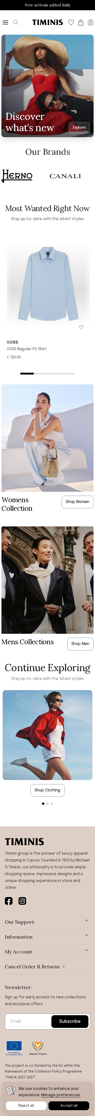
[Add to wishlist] (81, 327)
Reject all (26, 1105)
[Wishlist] (71, 22)
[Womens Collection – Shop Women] (47, 438)
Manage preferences (60, 1095)
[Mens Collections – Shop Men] (47, 580)
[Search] (16, 22)
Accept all (68, 1105)
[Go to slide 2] (47, 803)
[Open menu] (5, 22)
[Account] (91, 22)
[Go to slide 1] (43, 803)
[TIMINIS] (47, 22)
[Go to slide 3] (52, 803)
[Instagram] (22, 901)
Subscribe (70, 1021)
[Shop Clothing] (47, 735)
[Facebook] (9, 901)
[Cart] (81, 22)
